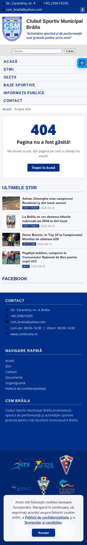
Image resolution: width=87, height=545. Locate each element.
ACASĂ (11, 62)
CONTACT (13, 101)
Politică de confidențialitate (25, 388)
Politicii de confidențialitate (47, 517)
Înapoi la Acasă (43, 167)
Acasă (7, 109)
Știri (8, 366)
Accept (43, 532)
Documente (14, 377)
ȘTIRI (9, 69)
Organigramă (15, 383)
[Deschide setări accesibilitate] (82, 63)
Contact (11, 372)
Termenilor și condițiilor (43, 522)
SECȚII (10, 77)
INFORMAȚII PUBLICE (24, 93)
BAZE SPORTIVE (19, 85)
